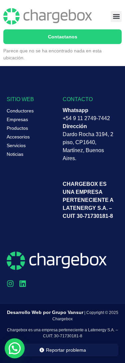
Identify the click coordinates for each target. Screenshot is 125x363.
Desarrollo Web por (45, 312)
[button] (116, 16)
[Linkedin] (22, 283)
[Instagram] (10, 283)
